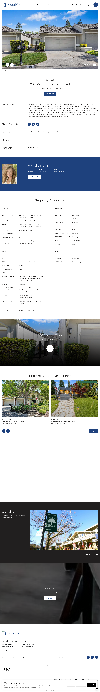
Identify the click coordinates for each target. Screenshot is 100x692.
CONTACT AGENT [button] (35, 177)
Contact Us (65, 5)
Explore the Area (91, 554)
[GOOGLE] (96, 657)
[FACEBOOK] (88, 657)
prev (7, 65)
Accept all (91, 684)
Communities (37, 657)
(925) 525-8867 (43, 171)
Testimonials (49, 657)
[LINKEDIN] (92, 657)
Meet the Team (14, 657)
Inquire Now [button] (50, 94)
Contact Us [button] (50, 598)
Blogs (87, 5)
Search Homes (53, 5)
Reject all (71, 684)
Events (31, 5)
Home (3, 657)
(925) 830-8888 (77, 5)
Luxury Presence (16, 680)
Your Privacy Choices (50, 690)
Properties (41, 5)
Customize (81, 684)
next (12, 65)
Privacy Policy (93, 680)
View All (93, 431)
